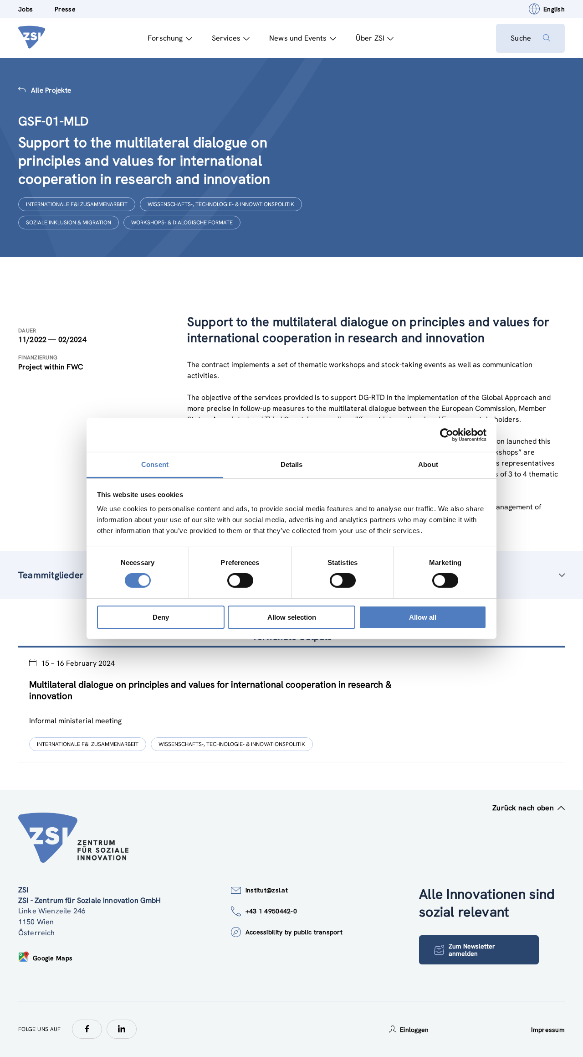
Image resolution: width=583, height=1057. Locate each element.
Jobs (25, 9)
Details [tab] (292, 464)
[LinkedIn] (122, 1029)
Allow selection (291, 617)
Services (226, 38)
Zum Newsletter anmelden (472, 950)
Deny (161, 617)
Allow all (422, 617)
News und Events (298, 38)
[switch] (240, 580)
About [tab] (428, 464)
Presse (65, 9)
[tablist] (291, 705)
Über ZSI (370, 38)
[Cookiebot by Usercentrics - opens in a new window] (446, 434)
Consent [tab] (155, 464)
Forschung (165, 38)
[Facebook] (87, 1029)
